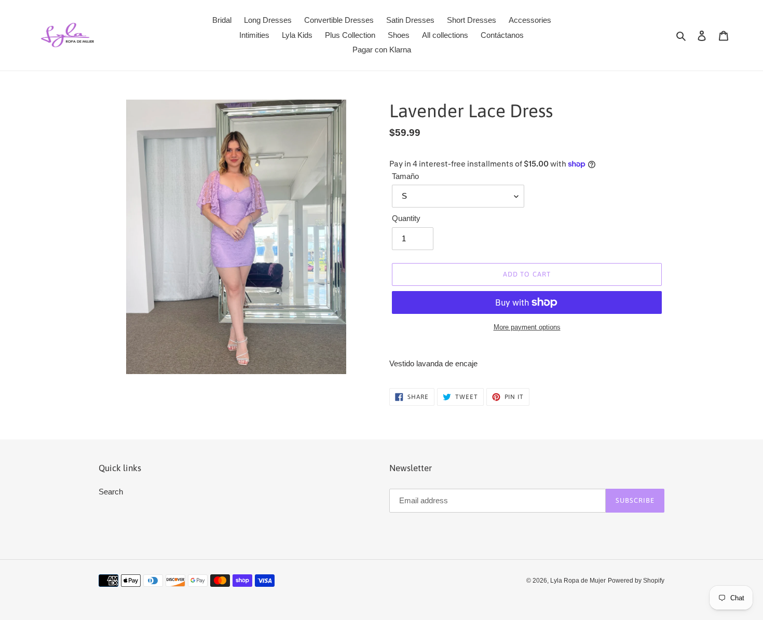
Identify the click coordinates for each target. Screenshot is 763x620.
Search (111, 491)
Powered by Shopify (636, 580)
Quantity (406, 218)
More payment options (527, 327)
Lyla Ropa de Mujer (578, 580)
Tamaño (405, 176)
